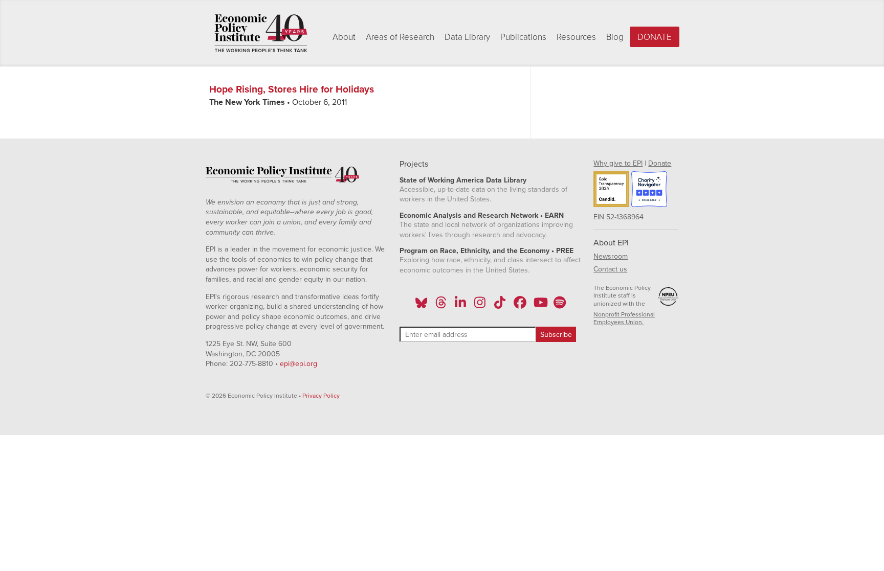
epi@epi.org (298, 363)
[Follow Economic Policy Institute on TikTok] (500, 305)
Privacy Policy (321, 395)
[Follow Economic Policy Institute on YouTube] (539, 305)
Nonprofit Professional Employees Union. (624, 318)
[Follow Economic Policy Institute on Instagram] (480, 305)
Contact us (610, 269)
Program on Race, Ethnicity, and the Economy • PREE (486, 250)
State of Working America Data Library (463, 180)
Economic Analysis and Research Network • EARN (482, 215)
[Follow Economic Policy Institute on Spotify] (559, 305)
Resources (576, 37)
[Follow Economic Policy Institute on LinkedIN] (460, 305)
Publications (523, 37)
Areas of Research (400, 37)
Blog (615, 37)
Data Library (467, 37)
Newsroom (610, 256)
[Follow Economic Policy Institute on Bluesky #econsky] (421, 305)
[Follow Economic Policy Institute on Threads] (441, 305)
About (344, 37)
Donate (654, 37)
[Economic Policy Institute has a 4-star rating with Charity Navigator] (649, 190)
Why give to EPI (618, 163)
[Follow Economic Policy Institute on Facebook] (519, 305)
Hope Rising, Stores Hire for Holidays (291, 89)
